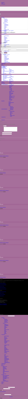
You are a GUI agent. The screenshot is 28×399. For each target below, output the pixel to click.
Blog (2, 64)
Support (2, 74)
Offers (2, 81)
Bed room (11, 106)
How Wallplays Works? (6, 77)
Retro (11, 114)
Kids (10, 113)
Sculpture (5, 57)
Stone (5, 332)
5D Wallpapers (6, 325)
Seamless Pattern (11, 91)
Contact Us (4, 380)
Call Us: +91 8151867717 (5, 6)
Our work (2, 65)
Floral (5, 39)
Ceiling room (12, 107)
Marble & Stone (11, 80)
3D (9, 68)
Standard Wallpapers (5, 30)
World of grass (3, 363)
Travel (10, 95)
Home (1, 30)
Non (11, 74)
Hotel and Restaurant (6, 71)
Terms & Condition (2, 294)
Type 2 (9, 30)
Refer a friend (5, 76)
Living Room (4, 67)
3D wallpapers (3, 66)
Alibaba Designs (6, 35)
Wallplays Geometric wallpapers (4, 190)
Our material (4, 78)
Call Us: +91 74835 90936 (3, 304)
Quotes (10, 87)
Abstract (10, 69)
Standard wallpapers (3, 283)
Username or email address (4, 387)
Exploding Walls (6, 58)
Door (10, 73)
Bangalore (3, 2)
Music (10, 82)
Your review (2, 131)
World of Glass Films (3, 287)
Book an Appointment (6, 75)
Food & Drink (11, 79)
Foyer (3, 69)
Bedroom (4, 367)
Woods (11, 116)
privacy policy (11, 396)
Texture (5, 51)
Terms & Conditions (5, 80)
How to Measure (5, 376)
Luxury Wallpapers (11, 102)
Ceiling (4, 70)
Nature (5, 45)
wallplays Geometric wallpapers (4, 242)
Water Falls (5, 38)
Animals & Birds (12, 111)
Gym (3, 72)
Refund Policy (2, 295)
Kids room (5, 321)
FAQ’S (3, 79)
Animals (5, 56)
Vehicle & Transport (7, 62)
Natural (5, 33)
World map (5, 41)
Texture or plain (12, 115)
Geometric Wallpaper (3, 172)
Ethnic (10, 75)
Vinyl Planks (3, 364)
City (4, 46)
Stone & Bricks (6, 55)
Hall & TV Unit (5, 68)
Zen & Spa (10, 100)
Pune (2, 3)
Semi (11, 78)
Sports (5, 60)
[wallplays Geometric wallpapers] (3, 37)
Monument (10, 81)
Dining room (12, 108)
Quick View (1, 187)
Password (1, 388)
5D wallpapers (3, 67)
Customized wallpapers (4, 84)
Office (3, 372)
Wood (10, 98)
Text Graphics (6, 61)
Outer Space (6, 59)
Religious (5, 37)
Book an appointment (3, 291)
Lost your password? (3, 391)
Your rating (1, 125)
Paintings (5, 42)
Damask (5, 30)
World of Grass (2, 286)
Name (1, 132)
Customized (4, 73)
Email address (2, 394)
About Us (2, 82)
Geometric (12, 30)
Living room (11, 109)
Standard (2, 317)
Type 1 (9, 105)
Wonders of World (6, 40)
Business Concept (6, 44)
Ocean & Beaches (11, 84)
